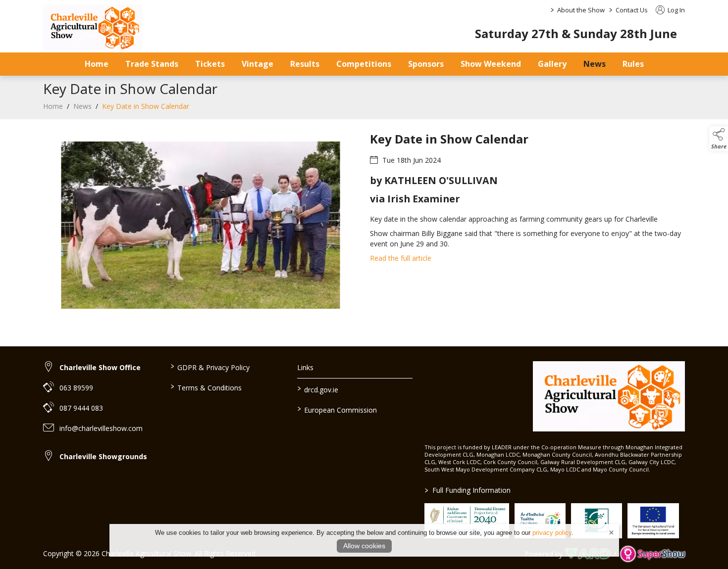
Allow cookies (364, 546)
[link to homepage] (92, 27)
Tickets (210, 63)
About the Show (581, 9)
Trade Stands (151, 63)
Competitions (363, 63)
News (594, 63)
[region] (364, 231)
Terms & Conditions (205, 386)
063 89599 (76, 387)
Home (96, 63)
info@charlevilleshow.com (101, 428)
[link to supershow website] (652, 554)
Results (304, 63)
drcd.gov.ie (318, 388)
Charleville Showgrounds (103, 456)
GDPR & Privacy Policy (209, 366)
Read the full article (400, 258)
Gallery (552, 63)
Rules (633, 63)
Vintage (257, 63)
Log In (675, 9)
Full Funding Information (468, 490)
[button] (718, 138)
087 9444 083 (81, 408)
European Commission (337, 409)
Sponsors (426, 63)
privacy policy (552, 532)
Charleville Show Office (100, 367)
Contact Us (632, 9)
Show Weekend (491, 63)
